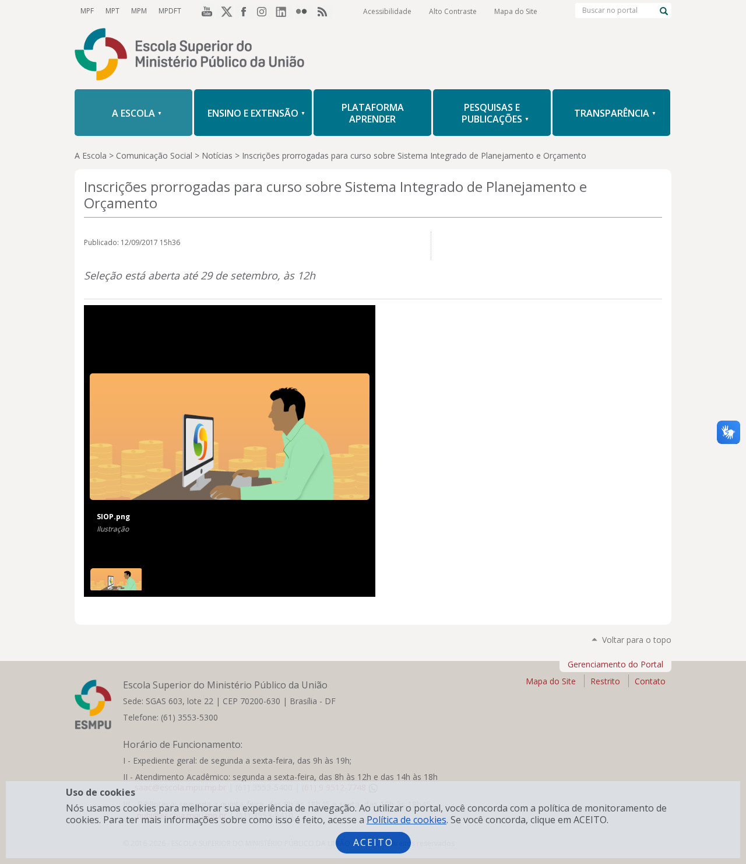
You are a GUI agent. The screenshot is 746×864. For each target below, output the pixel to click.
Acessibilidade (387, 11)
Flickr (304, 11)
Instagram (264, 11)
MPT (112, 11)
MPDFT (170, 11)
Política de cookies (406, 819)
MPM (139, 11)
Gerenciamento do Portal (615, 664)
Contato (650, 681)
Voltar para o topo (636, 639)
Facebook (245, 11)
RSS (324, 11)
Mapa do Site (515, 11)
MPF (87, 11)
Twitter (225, 11)
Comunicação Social (154, 155)
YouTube (205, 11)
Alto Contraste (453, 11)
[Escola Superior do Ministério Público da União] (373, 55)
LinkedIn (284, 11)
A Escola (91, 155)
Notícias (217, 155)
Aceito (373, 842)
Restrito (605, 681)
